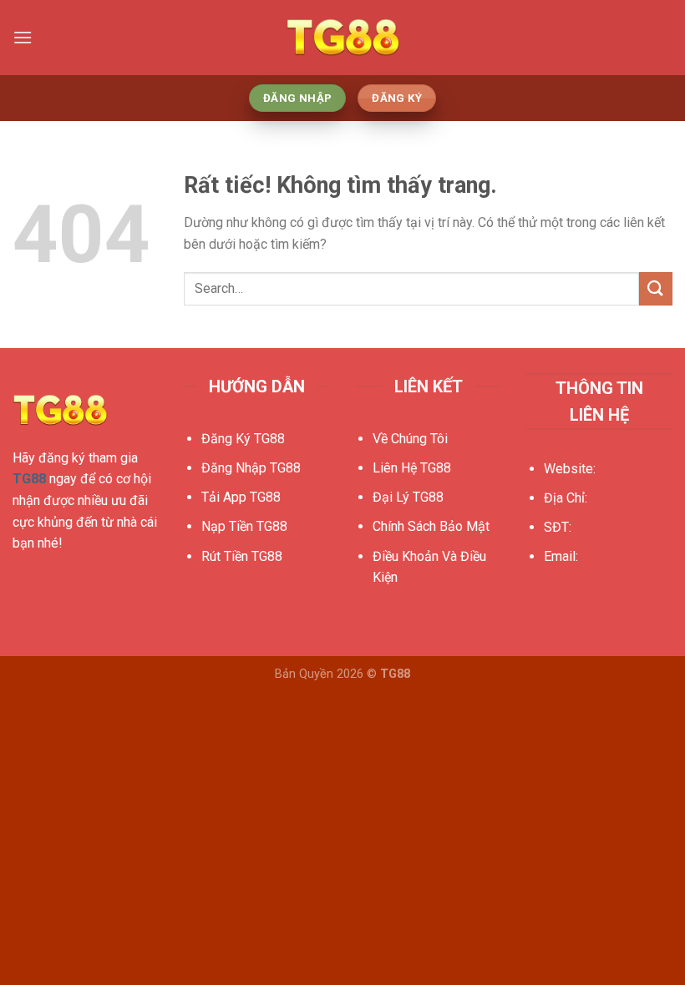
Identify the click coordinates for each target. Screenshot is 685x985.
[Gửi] (655, 288)
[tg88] (343, 38)
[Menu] (23, 37)
